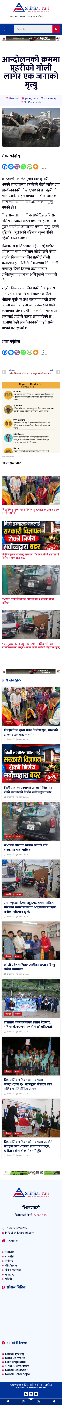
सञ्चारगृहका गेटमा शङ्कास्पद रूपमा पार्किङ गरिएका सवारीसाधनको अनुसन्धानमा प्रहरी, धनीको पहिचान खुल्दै (31, 646)
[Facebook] (4, 164)
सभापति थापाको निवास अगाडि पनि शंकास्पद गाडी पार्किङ (28, 601)
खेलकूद (8, 956)
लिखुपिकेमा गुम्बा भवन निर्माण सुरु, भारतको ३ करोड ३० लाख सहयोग (30, 512)
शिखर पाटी (10, 739)
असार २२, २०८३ (24, 1155)
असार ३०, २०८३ (24, 797)
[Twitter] (31, 1394)
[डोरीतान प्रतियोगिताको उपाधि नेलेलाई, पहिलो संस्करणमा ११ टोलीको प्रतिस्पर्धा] (31, 998)
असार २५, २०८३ (24, 974)
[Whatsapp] (23, 164)
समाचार (8, 721)
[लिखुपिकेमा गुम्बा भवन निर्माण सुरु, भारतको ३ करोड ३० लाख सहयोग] (31, 706)
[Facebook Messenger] (11, 164)
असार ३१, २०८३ (24, 739)
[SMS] (29, 164)
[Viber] (17, 164)
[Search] (56, 29)
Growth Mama (37, 1387)
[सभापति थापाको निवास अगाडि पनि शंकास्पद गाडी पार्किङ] (31, 821)
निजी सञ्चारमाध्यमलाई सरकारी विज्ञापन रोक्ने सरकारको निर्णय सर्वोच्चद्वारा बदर (30, 556)
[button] (6, 29)
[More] (35, 164)
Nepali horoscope (8, 456)
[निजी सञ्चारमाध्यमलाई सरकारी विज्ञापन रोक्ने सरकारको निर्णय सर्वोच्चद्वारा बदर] (31, 763)
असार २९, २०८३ (24, 855)
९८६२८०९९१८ (40, 1215)
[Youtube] (36, 1394)
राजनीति (8, 836)
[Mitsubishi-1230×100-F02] (31, 40)
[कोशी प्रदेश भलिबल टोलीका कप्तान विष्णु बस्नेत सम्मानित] (31, 941)
